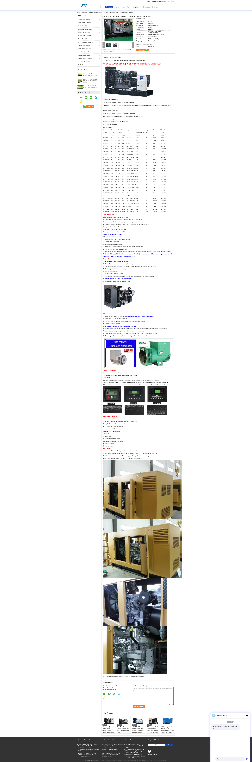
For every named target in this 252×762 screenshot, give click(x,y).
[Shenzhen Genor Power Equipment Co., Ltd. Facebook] (150, 752)
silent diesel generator (112, 676)
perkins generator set (124, 676)
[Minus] (247, 715)
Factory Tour (125, 7)
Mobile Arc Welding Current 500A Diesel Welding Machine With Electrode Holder (136, 746)
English (172, 1)
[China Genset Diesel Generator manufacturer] (84, 7)
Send (169, 745)
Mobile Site (152, 757)
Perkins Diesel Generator (95, 12)
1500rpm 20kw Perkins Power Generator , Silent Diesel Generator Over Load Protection (153, 729)
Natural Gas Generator (84, 32)
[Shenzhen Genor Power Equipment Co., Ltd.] (103, 45)
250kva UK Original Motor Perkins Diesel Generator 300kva (90, 80)
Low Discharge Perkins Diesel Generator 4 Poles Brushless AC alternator (110, 749)
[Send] (247, 759)
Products (109, 7)
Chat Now (155, 7)
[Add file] (213, 759)
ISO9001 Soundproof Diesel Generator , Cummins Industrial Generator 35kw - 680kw (88, 749)
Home (102, 7)
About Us (117, 7)
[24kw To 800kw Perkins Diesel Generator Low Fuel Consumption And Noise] (123, 721)
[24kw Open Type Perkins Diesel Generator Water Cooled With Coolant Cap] (109, 721)
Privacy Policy (89, 760)
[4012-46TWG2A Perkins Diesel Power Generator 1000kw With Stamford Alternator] (138, 721)
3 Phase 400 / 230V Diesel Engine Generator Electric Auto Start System (88, 745)
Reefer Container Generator (85, 42)
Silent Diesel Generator (84, 55)
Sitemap (155, 754)
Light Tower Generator (84, 52)
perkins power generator (137, 676)
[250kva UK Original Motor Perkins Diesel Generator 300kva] (80, 80)
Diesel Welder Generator (84, 22)
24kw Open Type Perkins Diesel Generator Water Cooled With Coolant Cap (108, 730)
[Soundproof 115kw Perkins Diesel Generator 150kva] (80, 74)
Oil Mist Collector (82, 65)
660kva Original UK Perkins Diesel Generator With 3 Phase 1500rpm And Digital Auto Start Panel (167, 730)
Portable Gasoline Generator (85, 58)
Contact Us (146, 7)
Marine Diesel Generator (84, 35)
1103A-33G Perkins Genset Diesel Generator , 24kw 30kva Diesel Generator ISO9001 (111, 754)
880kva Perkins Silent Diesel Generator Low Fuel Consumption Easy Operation (112, 745)
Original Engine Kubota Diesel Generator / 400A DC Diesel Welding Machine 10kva (135, 756)
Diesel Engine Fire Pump (84, 48)
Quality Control (136, 7)
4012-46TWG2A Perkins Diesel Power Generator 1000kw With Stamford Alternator (138, 729)
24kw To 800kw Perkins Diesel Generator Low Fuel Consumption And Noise (123, 729)
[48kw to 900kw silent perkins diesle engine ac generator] (118, 30)
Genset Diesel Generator (84, 19)
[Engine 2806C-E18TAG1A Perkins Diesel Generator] (80, 86)
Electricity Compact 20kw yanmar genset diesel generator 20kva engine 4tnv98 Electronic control (88, 754)
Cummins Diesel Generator (85, 29)
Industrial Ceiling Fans (84, 61)
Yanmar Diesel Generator (84, 39)
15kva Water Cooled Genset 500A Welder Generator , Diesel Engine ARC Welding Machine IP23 (136, 751)
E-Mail (150, 754)
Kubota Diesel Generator (84, 45)
